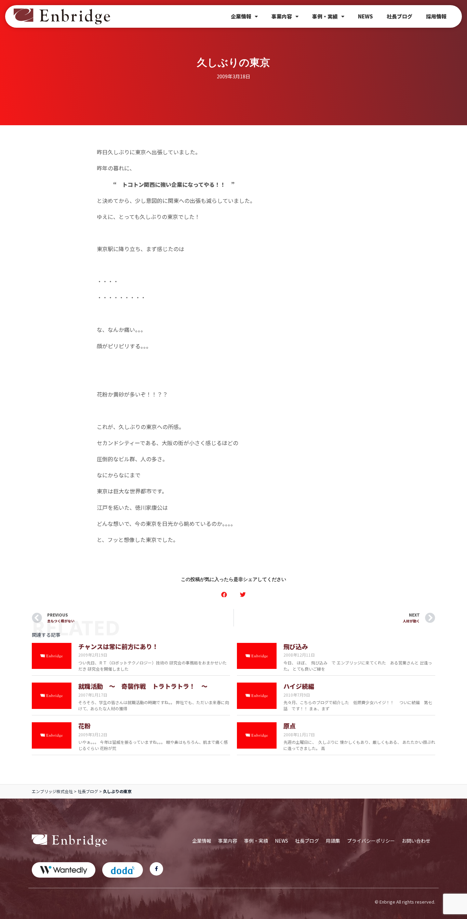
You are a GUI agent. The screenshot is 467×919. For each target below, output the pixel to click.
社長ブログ (399, 16)
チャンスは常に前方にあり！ (118, 646)
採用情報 (436, 16)
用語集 (333, 840)
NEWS (365, 16)
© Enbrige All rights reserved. (405, 901)
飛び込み (295, 646)
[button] (224, 594)
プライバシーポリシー (371, 840)
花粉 (84, 725)
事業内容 (281, 16)
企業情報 (241, 16)
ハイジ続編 (298, 686)
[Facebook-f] (156, 869)
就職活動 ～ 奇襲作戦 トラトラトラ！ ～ (143, 686)
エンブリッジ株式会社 (52, 791)
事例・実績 (325, 16)
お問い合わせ (416, 840)
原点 (289, 725)
